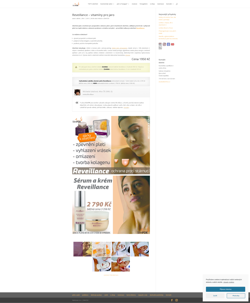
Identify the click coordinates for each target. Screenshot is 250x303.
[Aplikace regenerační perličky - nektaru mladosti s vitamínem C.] (120, 264)
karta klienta (131, 295)
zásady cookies (228, 282)
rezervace (160, 4)
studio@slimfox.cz (164, 82)
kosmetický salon (106, 4)
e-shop (152, 4)
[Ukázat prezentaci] (111, 275)
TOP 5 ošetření (93, 4)
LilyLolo (127, 55)
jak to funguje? (122, 4)
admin (78, 18)
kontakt (169, 4)
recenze (134, 4)
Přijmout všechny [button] (225, 289)
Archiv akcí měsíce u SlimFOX (100, 18)
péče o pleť (76, 295)
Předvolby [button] (236, 295)
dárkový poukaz (96, 295)
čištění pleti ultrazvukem (119, 48)
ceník (106, 295)
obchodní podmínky (156, 295)
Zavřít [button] (215, 295)
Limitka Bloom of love (166, 28)
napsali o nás (142, 295)
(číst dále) (126, 107)
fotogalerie (143, 4)
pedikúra (85, 295)
